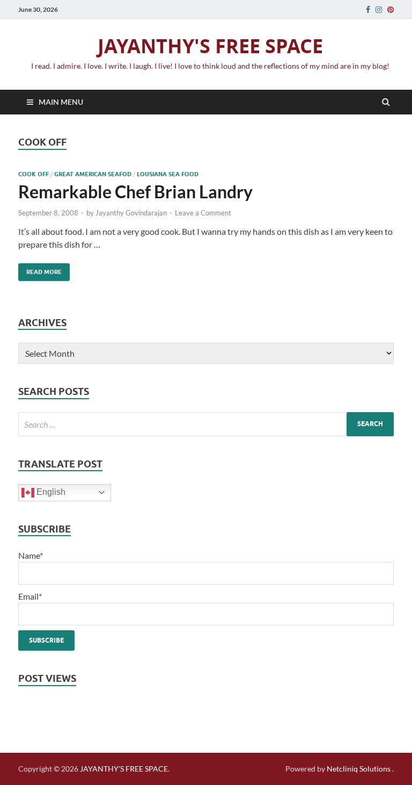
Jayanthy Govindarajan (131, 212)
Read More (40, 269)
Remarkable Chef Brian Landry (135, 191)
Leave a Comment (203, 212)
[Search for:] (206, 424)
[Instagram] (379, 10)
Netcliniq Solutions (359, 768)
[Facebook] (368, 10)
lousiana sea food (167, 174)
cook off (33, 174)
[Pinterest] (390, 10)
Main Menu (61, 101)
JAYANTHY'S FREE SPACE (210, 46)
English (49, 491)
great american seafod (92, 174)
